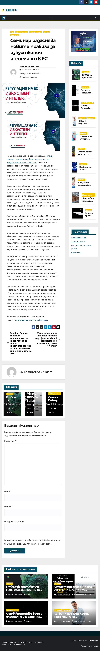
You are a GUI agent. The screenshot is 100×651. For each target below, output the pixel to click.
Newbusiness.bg (78, 237)
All (12, 32)
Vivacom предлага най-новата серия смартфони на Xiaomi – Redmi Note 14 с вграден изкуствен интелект (45, 339)
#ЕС (38, 69)
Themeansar (20, 644)
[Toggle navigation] (50, 18)
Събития (14, 35)
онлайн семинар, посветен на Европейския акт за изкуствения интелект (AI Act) (29, 159)
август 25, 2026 (63, 594)
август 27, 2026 (15, 594)
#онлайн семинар (28, 77)
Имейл (8, 506)
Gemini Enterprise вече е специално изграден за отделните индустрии (24, 617)
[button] (96, 18)
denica (28, 594)
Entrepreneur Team (30, 66)
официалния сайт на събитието (31, 320)
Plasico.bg (75, 252)
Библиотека (93, 641)
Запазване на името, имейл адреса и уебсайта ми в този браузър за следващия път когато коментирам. (32, 542)
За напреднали (21, 32)
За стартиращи (35, 32)
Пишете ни (82, 641)
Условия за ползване (89, 646)
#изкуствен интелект (30, 73)
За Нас (73, 641)
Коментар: (10, 441)
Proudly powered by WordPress (14, 642)
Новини (47, 32)
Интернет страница (14, 521)
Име (7, 491)
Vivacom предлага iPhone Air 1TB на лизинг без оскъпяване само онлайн (73, 590)
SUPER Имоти (78, 241)
